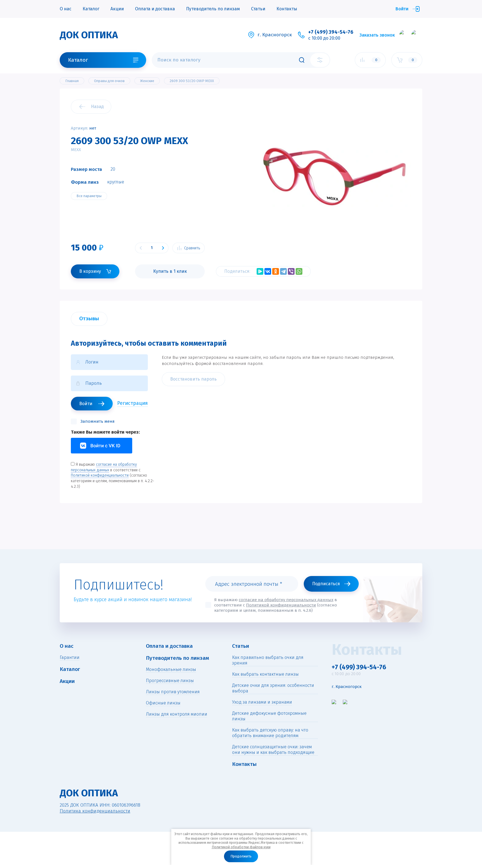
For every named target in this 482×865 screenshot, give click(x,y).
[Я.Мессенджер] (260, 271)
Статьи (258, 8)
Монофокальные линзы (171, 669)
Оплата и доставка (155, 8)
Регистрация (132, 403)
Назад (97, 106)
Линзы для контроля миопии (176, 714)
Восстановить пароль (193, 379)
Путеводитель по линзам (213, 8)
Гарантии (69, 657)
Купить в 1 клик (170, 271)
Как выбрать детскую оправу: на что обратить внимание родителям (270, 732)
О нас (65, 8)
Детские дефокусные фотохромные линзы (269, 716)
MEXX (76, 149)
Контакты (286, 8)
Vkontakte (101, 445)
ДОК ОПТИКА (89, 35)
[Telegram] (283, 271)
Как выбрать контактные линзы (265, 674)
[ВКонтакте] (267, 271)
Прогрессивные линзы (170, 680)
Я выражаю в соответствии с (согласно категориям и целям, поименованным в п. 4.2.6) (275, 605)
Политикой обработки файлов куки (241, 847)
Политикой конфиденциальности (100, 475)
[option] (334, 176)
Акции (117, 8)
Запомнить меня (97, 421)
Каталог (91, 8)
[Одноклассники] (275, 271)
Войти (402, 8)
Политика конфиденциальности (95, 811)
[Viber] (291, 271)
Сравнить (192, 248)
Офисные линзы (163, 703)
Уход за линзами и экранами (262, 702)
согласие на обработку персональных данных (286, 599)
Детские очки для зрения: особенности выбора (273, 688)
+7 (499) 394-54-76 (330, 32)
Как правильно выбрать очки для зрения (267, 660)
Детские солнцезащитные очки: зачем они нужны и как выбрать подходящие (273, 749)
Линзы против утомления (173, 691)
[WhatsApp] (299, 271)
